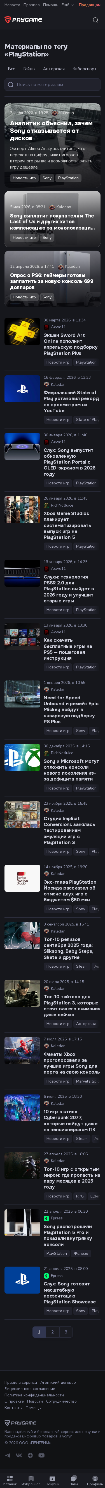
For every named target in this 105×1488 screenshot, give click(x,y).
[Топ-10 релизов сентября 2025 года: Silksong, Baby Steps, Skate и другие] (22, 935)
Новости (12, 5)
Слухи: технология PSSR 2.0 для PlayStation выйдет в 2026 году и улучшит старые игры (69, 589)
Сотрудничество (61, 1401)
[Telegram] (7, 1457)
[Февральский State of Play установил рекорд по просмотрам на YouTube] (22, 388)
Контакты (13, 1407)
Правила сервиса (20, 1382)
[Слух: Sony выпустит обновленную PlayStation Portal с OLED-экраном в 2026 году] (22, 446)
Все (11, 69)
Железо (81, 1253)
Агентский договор (58, 1382)
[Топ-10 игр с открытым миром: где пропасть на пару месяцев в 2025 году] (22, 1165)
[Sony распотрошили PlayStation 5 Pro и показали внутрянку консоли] (22, 1222)
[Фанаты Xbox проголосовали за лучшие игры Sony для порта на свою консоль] (22, 1050)
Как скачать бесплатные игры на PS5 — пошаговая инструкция (68, 649)
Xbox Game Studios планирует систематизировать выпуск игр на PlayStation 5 (67, 525)
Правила (32, 5)
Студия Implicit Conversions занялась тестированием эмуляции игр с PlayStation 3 (69, 830)
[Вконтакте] (19, 1457)
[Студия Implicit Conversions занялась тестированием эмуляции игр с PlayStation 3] (22, 814)
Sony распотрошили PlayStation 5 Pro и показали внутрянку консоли (68, 1235)
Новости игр (24, 178)
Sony (47, 178)
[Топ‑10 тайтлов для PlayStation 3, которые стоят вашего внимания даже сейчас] (22, 993)
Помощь (50, 5)
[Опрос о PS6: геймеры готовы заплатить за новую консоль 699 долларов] (52, 279)
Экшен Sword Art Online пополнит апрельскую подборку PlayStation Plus (71, 344)
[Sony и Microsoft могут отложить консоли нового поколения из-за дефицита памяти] (22, 757)
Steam (82, 966)
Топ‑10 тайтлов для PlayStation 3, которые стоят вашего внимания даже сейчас (72, 1006)
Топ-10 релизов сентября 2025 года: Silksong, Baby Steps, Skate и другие (68, 948)
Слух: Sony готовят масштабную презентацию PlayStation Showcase (70, 1293)
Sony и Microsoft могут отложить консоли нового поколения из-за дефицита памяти (71, 770)
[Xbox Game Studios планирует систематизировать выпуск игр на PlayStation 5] (22, 509)
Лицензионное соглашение (29, 1388)
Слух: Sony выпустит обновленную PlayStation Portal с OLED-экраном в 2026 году (69, 462)
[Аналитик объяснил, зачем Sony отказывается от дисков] (52, 145)
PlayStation (68, 178)
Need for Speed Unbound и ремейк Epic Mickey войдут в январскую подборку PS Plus (71, 710)
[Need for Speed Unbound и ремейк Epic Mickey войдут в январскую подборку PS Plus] (22, 694)
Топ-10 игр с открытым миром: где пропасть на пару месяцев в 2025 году (72, 1178)
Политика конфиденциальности (34, 1395)
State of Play (87, 419)
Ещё (65, 5)
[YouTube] (41, 1457)
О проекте (14, 1401)
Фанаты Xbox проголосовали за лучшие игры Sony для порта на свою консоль (72, 1063)
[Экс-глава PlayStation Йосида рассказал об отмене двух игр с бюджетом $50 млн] (22, 878)
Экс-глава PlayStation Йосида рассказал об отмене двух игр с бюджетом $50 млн (70, 891)
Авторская (54, 69)
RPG (80, 1196)
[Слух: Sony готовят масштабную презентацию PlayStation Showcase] (22, 1280)
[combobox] (95, 20)
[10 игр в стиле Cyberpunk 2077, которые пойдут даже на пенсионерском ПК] (22, 1107)
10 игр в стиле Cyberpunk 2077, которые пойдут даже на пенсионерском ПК (70, 1121)
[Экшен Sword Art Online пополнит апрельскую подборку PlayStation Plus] (22, 331)
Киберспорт (85, 69)
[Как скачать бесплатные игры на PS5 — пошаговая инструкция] (22, 636)
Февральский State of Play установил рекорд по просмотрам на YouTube (71, 402)
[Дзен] (30, 1457)
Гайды (29, 69)
